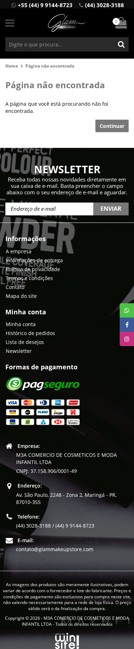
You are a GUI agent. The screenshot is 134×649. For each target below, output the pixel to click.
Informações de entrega (34, 260)
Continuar (112, 126)
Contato (15, 287)
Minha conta (21, 324)
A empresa (18, 251)
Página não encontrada (49, 66)
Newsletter (19, 351)
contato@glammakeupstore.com (54, 549)
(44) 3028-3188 (104, 5)
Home (11, 66)
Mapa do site (21, 296)
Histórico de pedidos (30, 333)
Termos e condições (29, 278)
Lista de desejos (25, 342)
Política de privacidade (33, 269)
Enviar (110, 209)
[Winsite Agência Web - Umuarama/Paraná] (67, 639)
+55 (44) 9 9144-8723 (45, 5)
